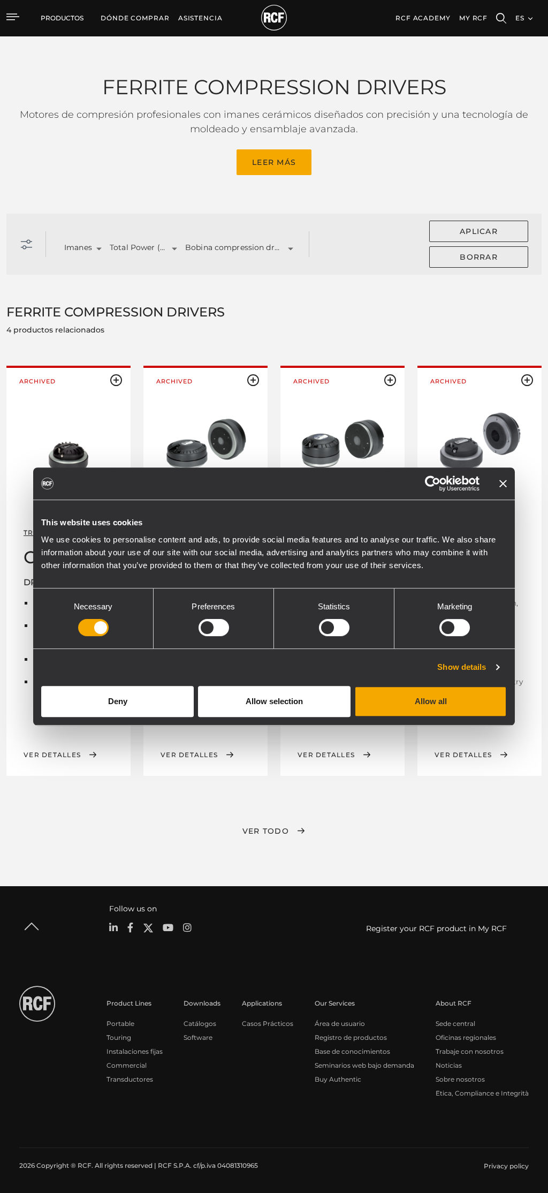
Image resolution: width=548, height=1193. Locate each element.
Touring (118, 1037)
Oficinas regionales (466, 1037)
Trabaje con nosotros (470, 1051)
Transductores (129, 1079)
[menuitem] (135, 18)
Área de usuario (340, 1024)
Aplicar (479, 231)
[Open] (99, 249)
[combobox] (73, 248)
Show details (461, 666)
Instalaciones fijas (134, 1051)
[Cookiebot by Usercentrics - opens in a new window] (433, 483)
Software (198, 1037)
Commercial (126, 1065)
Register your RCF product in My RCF (436, 928)
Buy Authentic (338, 1079)
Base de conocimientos (352, 1051)
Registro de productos (351, 1037)
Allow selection (274, 701)
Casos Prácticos (267, 1024)
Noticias (449, 1065)
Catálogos (200, 1024)
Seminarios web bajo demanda (364, 1065)
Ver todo (265, 831)
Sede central (455, 1024)
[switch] (214, 627)
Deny (117, 701)
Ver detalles (52, 755)
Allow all (431, 701)
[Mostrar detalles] (68, 453)
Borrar (479, 257)
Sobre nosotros (460, 1079)
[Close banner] (503, 483)
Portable (120, 1024)
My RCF (473, 18)
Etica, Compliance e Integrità (482, 1093)
